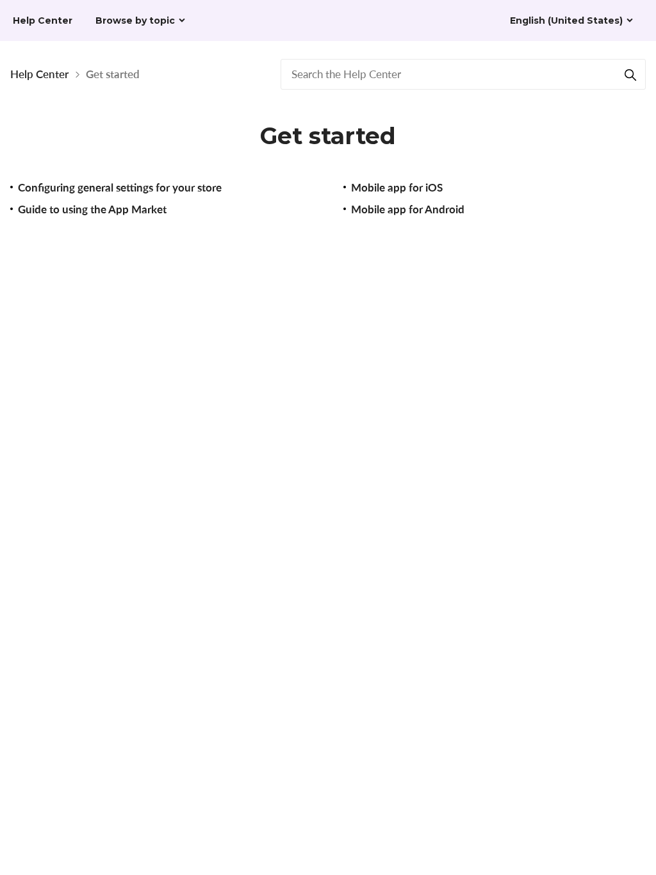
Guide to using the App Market (92, 209)
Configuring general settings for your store (120, 187)
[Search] (630, 74)
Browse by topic (135, 20)
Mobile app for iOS (397, 187)
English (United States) (566, 20)
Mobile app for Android (407, 209)
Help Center (39, 74)
